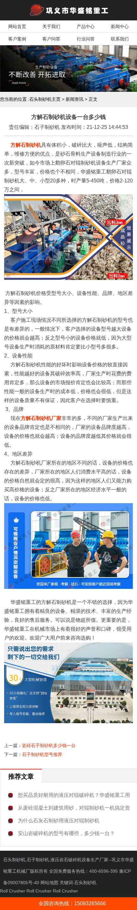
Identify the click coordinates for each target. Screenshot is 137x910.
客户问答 (51, 38)
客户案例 (17, 38)
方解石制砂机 (26, 145)
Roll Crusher (12, 890)
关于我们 (51, 26)
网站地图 (49, 882)
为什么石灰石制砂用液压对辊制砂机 (58, 820)
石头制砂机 (85, 882)
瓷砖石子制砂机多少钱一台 (49, 745)
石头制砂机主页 (45, 99)
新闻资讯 (74, 99)
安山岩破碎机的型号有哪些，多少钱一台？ (66, 833)
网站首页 (17, 26)
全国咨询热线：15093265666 (72, 903)
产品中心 (86, 26)
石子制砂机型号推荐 (42, 754)
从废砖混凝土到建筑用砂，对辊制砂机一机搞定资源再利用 (74, 808)
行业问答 (86, 38)
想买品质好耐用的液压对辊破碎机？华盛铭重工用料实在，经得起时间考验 (74, 795)
